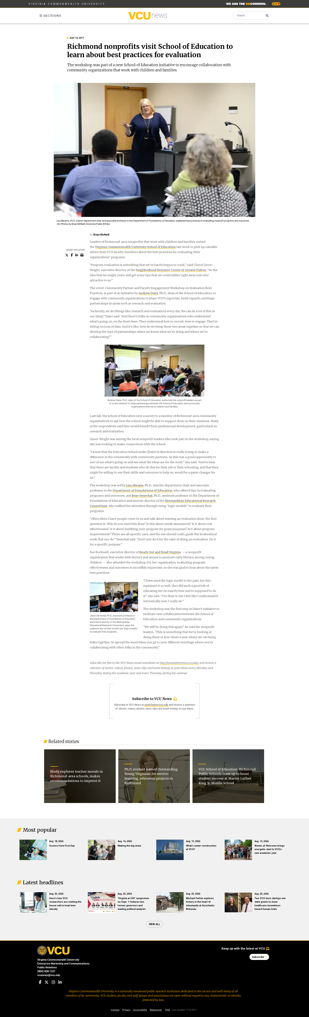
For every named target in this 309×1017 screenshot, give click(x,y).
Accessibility (140, 1010)
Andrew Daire (148, 293)
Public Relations (47, 967)
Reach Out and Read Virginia (160, 552)
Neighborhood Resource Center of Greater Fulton (171, 270)
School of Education (161, 247)
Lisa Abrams (134, 485)
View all (154, 924)
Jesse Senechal (142, 495)
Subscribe (258, 957)
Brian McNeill (101, 234)
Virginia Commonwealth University (67, 4)
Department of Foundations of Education (142, 490)
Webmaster (156, 1010)
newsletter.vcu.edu (156, 704)
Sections (51, 16)
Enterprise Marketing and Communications (63, 963)
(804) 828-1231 (46, 971)
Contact (115, 1010)
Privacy (126, 1010)
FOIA (167, 1010)
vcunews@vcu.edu (48, 975)
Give (275, 4)
